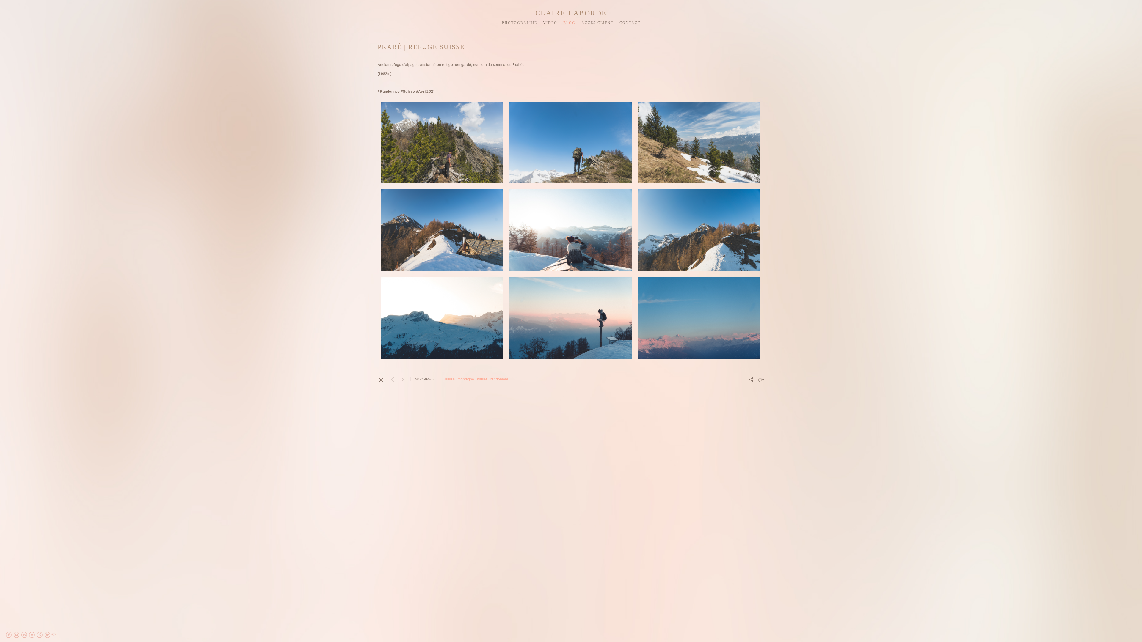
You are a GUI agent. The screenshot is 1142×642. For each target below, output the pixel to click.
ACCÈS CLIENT (597, 23)
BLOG (569, 23)
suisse (449, 378)
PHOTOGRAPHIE (519, 23)
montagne (466, 378)
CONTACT (629, 23)
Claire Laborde (571, 13)
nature (482, 378)
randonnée (499, 378)
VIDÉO (550, 23)
